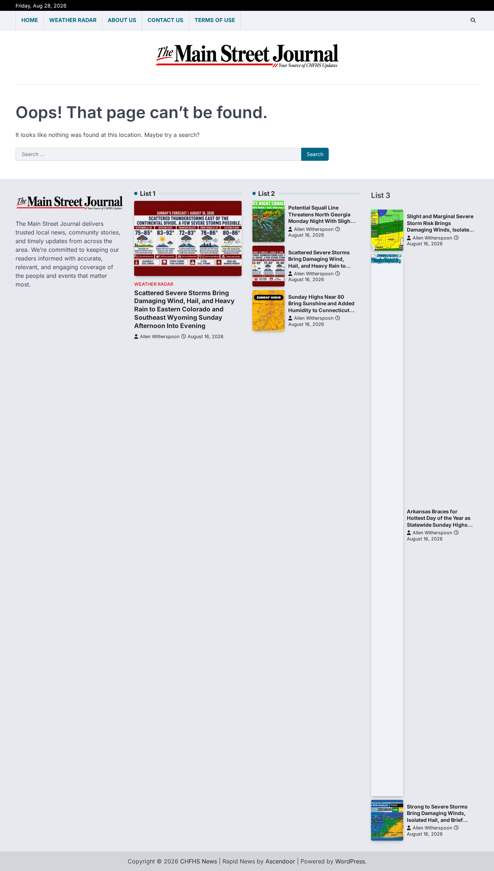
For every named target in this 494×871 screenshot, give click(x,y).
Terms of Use (215, 20)
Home (29, 20)
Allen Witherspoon (159, 336)
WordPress (350, 861)
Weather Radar (73, 20)
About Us (122, 20)
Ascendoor (280, 861)
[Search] (473, 20)
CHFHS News (198, 861)
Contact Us (165, 20)
